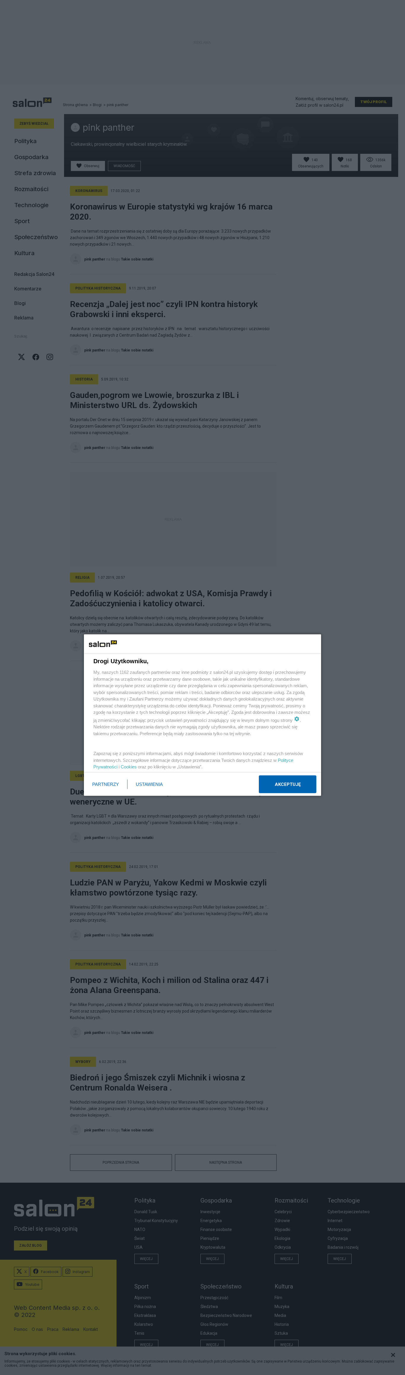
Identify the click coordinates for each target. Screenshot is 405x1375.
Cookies (129, 766)
